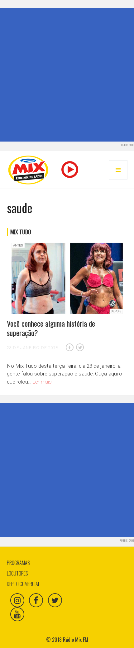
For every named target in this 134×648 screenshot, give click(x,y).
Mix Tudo (20, 232)
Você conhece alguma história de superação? (51, 328)
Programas (18, 562)
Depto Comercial (23, 584)
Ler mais (42, 382)
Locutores (17, 573)
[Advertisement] (67, 75)
